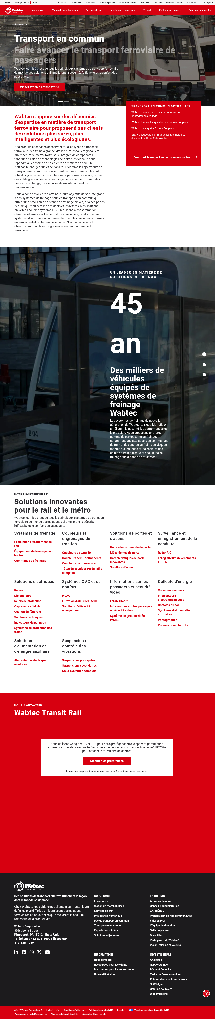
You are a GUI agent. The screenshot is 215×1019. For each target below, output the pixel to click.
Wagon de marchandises (109, 906)
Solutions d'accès (122, 567)
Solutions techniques (28, 617)
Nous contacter (103, 959)
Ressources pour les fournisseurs (114, 969)
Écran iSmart (119, 601)
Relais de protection (27, 601)
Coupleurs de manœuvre (79, 563)
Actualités (90, 2)
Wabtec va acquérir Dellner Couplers (152, 128)
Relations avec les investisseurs (169, 2)
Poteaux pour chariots (173, 625)
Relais (18, 590)
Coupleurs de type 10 (76, 552)
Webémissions (159, 993)
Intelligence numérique (108, 915)
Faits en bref (157, 920)
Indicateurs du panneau (30, 622)
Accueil (19, 24)
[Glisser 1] (60, 101)
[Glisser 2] (66, 101)
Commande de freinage (30, 560)
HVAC (66, 595)
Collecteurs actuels (171, 590)
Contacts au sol (168, 605)
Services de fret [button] (94, 10)
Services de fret (103, 910)
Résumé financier (160, 969)
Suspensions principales (78, 660)
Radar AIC (164, 552)
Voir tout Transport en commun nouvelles (162, 157)
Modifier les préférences (107, 761)
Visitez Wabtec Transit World (42, 87)
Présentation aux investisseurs (168, 979)
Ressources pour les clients (110, 964)
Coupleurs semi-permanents (81, 558)
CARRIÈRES (76, 2)
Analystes (156, 959)
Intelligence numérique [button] (123, 10)
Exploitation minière (106, 930)
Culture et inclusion (128, 2)
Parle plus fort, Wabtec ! (164, 940)
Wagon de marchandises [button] (65, 10)
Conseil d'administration (164, 906)
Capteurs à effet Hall (28, 606)
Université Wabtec (105, 974)
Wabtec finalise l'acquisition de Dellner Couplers (159, 122)
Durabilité (145, 2)
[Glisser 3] (204, 374)
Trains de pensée (107, 2)
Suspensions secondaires (79, 665)
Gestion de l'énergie (27, 611)
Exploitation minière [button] (170, 10)
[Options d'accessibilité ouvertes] (206, 993)
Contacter (191, 2)
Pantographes (167, 620)
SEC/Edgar (156, 984)
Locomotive (101, 901)
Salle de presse (159, 930)
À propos (62, 2)
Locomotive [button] (37, 10)
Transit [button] (147, 10)
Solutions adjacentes (106, 935)
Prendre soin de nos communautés (171, 915)
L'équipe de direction (162, 925)
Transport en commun (107, 925)
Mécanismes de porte (124, 552)
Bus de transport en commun (111, 920)
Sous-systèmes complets (79, 671)
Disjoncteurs (22, 595)
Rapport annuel (159, 964)
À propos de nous (160, 901)
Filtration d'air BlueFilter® (79, 601)
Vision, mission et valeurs (165, 945)
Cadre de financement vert (166, 974)
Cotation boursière (161, 989)
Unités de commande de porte (130, 547)
